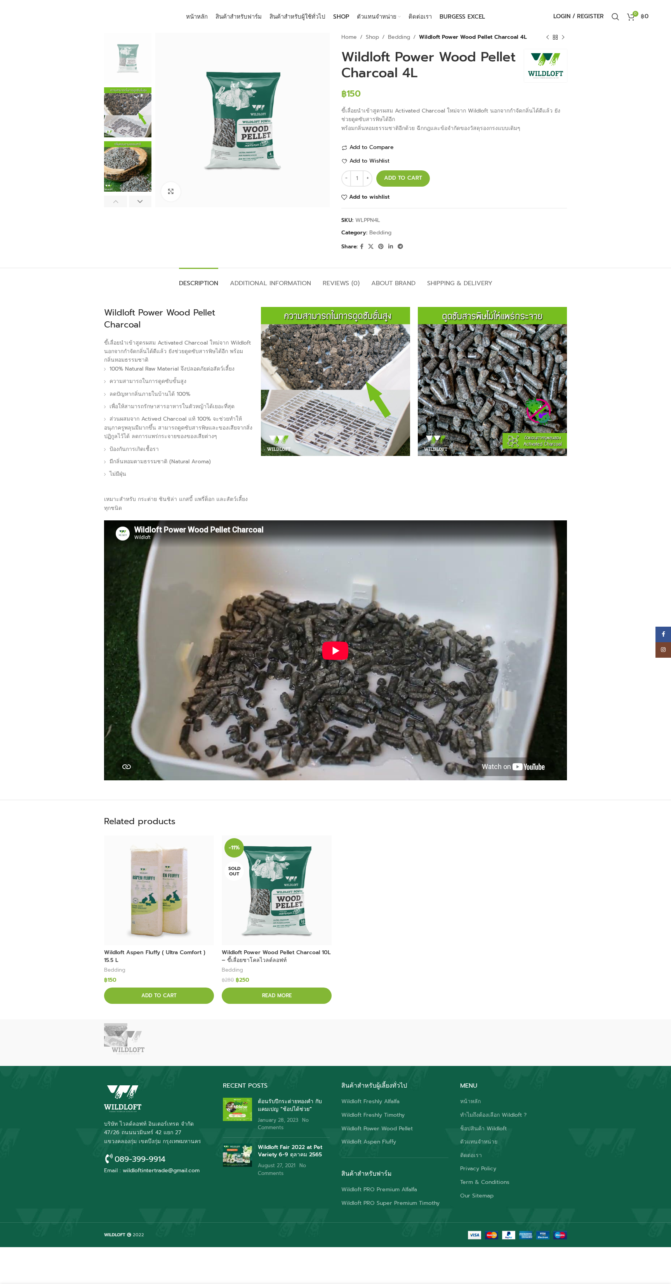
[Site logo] (71, 16)
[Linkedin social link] (390, 246)
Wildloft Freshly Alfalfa (370, 1102)
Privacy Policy (478, 1169)
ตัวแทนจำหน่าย (478, 1142)
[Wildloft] (137, 1042)
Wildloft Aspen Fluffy (368, 1142)
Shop (372, 37)
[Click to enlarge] (171, 191)
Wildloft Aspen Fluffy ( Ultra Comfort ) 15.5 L (154, 956)
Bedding (399, 37)
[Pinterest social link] (381, 246)
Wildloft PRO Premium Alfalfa (379, 1190)
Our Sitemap (477, 1196)
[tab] (198, 279)
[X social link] (371, 246)
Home (349, 37)
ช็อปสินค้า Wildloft (483, 1129)
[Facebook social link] (362, 246)
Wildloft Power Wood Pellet (377, 1129)
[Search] (615, 16)
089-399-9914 (140, 1159)
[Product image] (159, 890)
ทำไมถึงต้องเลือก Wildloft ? (493, 1115)
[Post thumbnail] (237, 1114)
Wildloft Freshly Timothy (373, 1115)
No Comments (283, 1124)
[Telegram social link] (400, 246)
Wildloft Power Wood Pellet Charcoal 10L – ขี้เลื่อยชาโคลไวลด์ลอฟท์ (276, 956)
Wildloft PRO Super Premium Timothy (390, 1203)
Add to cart (403, 178)
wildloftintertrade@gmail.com (161, 1170)
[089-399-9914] (109, 1158)
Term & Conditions (484, 1182)
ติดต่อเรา (471, 1155)
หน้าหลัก (470, 1102)
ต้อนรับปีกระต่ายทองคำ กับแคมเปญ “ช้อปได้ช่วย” (290, 1105)
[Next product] (563, 37)
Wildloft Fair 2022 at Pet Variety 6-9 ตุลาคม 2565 (290, 1151)
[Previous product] (547, 37)
